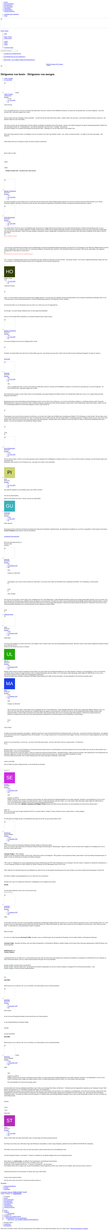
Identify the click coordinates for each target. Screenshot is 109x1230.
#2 (8, 199)
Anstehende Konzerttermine (11, 536)
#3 (8, 225)
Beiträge (6, 97)
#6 (8, 381)
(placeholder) (11, 1213)
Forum (6, 44)
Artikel (6, 41)
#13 (8, 698)
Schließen (85, 1228)
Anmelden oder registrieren (11, 14)
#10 (8, 567)
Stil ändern (3, 1183)
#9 (8, 520)
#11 (8, 635)
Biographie (7, 359)
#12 (8, 668)
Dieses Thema (4, 31)
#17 (8, 1007)
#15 (8, 840)
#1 (8, 102)
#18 (8, 1064)
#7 (8, 456)
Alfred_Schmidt (8, 78)
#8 (8, 487)
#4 (8, 283)
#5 (8, 338)
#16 (8, 914)
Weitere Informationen (76, 1228)
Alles (5, 33)
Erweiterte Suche (8, 47)
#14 (8, 792)
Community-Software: (13, 1192)
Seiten (5, 43)
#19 (8, 1135)
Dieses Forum (8, 38)
